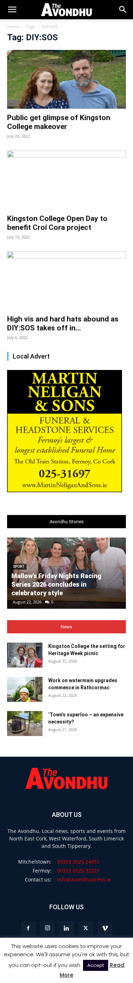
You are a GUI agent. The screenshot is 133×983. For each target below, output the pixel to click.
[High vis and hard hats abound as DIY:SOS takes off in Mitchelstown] (66, 280)
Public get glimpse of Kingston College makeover (58, 122)
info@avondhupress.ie (84, 879)
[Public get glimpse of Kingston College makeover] (66, 79)
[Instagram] (47, 928)
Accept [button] (95, 965)
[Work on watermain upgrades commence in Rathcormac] (25, 689)
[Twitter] (86, 928)
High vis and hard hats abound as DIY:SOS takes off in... (62, 323)
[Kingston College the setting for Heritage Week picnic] (25, 655)
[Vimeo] (105, 928)
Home (13, 27)
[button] (123, 9)
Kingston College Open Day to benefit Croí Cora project (57, 223)
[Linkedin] (67, 928)
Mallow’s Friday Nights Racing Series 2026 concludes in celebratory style (56, 584)
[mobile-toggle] (12, 9)
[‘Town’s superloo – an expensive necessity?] (25, 723)
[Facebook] (28, 928)
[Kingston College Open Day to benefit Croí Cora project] (66, 179)
